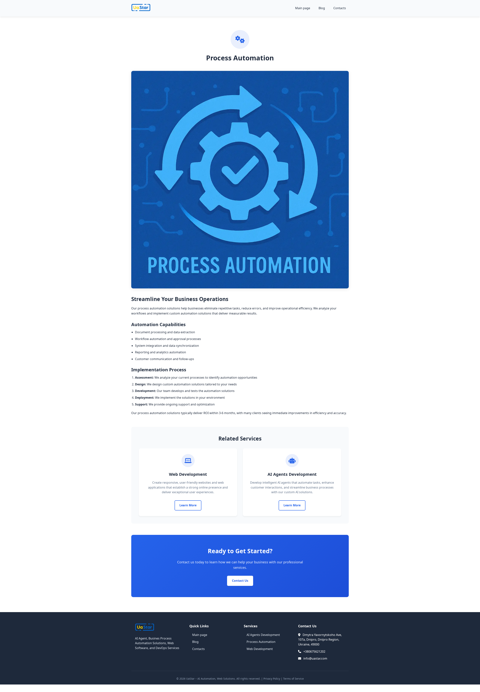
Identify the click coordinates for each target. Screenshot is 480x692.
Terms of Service (293, 678)
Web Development (188, 474)
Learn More (187, 505)
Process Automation (261, 642)
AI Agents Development (292, 474)
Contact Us (240, 581)
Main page (302, 8)
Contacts (339, 8)
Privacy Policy (271, 678)
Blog (322, 8)
